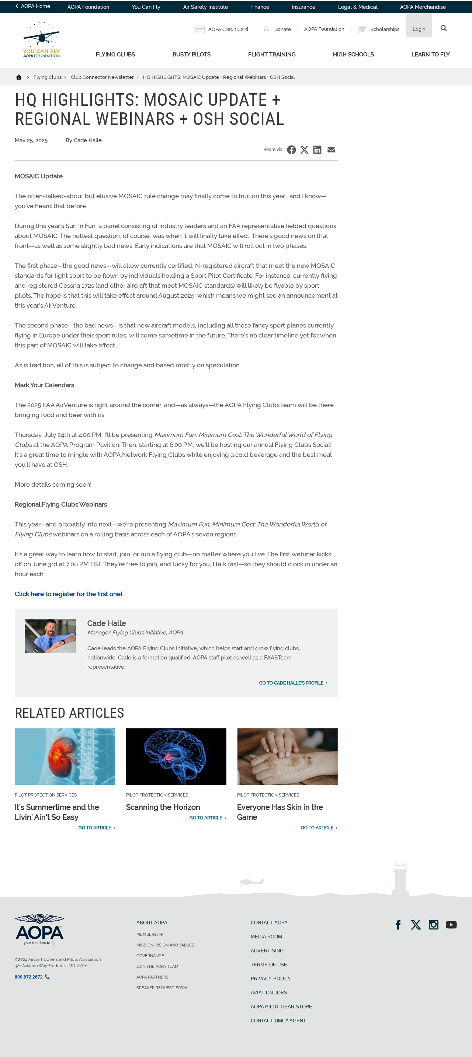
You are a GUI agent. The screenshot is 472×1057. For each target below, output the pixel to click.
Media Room (266, 936)
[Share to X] (304, 149)
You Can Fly (146, 7)
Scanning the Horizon (163, 807)
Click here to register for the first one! (69, 594)
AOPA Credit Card (227, 29)
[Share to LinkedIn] (317, 149)
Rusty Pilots (192, 54)
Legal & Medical (358, 7)
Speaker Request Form (161, 988)
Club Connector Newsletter (103, 77)
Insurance (303, 7)
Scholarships (384, 29)
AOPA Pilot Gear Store (281, 1006)
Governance (150, 955)
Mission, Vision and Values (165, 945)
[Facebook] (400, 926)
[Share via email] (331, 149)
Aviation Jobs (269, 992)
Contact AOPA (269, 922)
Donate (282, 29)
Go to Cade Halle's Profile (291, 683)
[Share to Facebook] (291, 149)
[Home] (23, 76)
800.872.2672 (29, 977)
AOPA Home (35, 6)
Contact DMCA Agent (278, 1020)
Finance (259, 7)
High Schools (353, 54)
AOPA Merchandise (423, 7)
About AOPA (151, 922)
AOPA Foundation (88, 7)
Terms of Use (269, 964)
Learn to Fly (431, 54)
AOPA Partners (152, 977)
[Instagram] (436, 926)
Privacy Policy (271, 978)
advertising (267, 950)
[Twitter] (418, 926)
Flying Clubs (115, 54)
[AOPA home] (41, 63)
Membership (149, 934)
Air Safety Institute (205, 7)
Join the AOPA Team (157, 966)
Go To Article (95, 827)
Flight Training (272, 54)
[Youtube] (451, 926)
